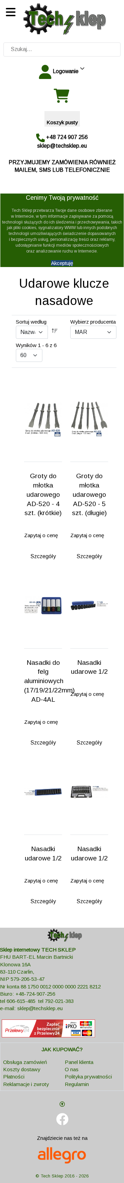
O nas (72, 1069)
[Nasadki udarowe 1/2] (89, 605)
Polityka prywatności (88, 1077)
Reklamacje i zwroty (26, 1084)
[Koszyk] (62, 96)
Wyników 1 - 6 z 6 (36, 345)
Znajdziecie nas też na (62, 1138)
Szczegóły (43, 556)
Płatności (13, 1077)
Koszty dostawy (21, 1069)
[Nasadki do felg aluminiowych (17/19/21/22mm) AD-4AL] (43, 605)
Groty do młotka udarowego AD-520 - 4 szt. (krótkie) (43, 494)
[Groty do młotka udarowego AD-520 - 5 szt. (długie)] (89, 419)
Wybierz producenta (93, 322)
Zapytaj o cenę (41, 535)
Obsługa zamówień (25, 1062)
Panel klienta (79, 1062)
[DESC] (55, 332)
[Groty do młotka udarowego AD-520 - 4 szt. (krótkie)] (43, 418)
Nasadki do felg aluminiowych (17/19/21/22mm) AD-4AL (49, 681)
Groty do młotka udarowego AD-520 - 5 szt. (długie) (89, 494)
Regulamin (77, 1084)
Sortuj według (31, 322)
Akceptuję (62, 263)
